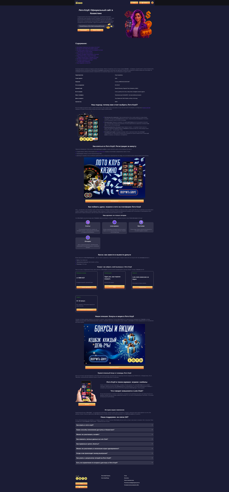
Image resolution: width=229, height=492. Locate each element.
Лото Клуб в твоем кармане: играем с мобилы (87, 58)
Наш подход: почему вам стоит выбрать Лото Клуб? (88, 47)
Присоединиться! (114, 201)
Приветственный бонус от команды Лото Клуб (88, 57)
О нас (125, 475)
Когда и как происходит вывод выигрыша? (92, 453)
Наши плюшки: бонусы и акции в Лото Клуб (86, 55)
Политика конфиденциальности (132, 482)
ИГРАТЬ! (87, 404)
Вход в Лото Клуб (101, 151)
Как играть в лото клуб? (85, 425)
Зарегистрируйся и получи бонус (114, 287)
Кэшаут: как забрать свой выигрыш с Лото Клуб (88, 54)
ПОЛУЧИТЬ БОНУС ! (114, 367)
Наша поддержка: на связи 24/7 (84, 62)
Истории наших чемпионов (84, 61)
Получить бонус (142, 287)
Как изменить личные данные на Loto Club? (92, 439)
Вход (134, 2)
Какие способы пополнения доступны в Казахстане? (95, 430)
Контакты (126, 478)
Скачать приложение (86, 287)
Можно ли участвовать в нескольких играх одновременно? (97, 448)
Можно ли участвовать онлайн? (87, 434)
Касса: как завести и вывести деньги (85, 52)
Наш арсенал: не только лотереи (85, 51)
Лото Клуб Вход (105, 478)
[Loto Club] (79, 3)
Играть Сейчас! (96, 30)
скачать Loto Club (146, 107)
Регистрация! (83, 30)
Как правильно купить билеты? (87, 444)
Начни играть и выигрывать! (86, 309)
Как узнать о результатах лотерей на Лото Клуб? (93, 458)
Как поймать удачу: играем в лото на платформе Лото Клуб (90, 50)
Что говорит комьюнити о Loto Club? (85, 60)
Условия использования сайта (131, 485)
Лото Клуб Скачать (105, 475)
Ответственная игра (129, 480)
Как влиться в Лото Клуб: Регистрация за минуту (87, 48)
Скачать (145, 2)
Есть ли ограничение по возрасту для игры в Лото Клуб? (97, 462)
